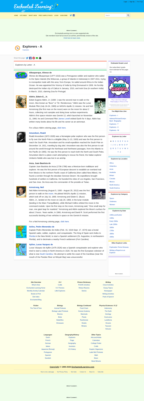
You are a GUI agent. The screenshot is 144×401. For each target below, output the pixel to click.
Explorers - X (114, 127)
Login (125, 1)
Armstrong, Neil (36, 187)
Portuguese (48, 352)
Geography (72, 343)
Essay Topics (108, 288)
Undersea (113, 201)
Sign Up (132, 1)
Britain (112, 175)
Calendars (96, 340)
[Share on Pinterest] (33, 58)
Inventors (72, 346)
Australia (113, 172)
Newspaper (108, 291)
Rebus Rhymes (84, 288)
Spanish (48, 355)
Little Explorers (60, 291)
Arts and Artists (96, 337)
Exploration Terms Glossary (119, 247)
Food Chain (84, 308)
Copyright (54, 367)
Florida (32, 236)
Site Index (23, 15)
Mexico (112, 182)
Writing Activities (108, 294)
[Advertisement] (72, 25)
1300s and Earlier (116, 215)
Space (112, 198)
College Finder (96, 343)
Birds (60, 317)
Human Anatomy (84, 311)
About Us (92, 372)
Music (96, 358)
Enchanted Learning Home (36, 288)
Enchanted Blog (35, 300)
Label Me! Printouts (96, 352)
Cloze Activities (108, 285)
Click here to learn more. (72, 38)
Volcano (108, 329)
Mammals (84, 314)
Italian (48, 346)
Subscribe (63, 15)
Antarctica (113, 166)
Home (16, 15)
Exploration (26, 50)
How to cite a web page (47, 372)
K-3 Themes (60, 288)
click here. (61, 128)
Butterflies (60, 320)
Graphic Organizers (96, 349)
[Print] (40, 58)
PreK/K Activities (84, 285)
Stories (84, 291)
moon (50, 194)
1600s (112, 227)
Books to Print (36, 294)
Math (96, 355)
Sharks (84, 323)
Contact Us (83, 372)
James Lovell (64, 119)
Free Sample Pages (46, 15)
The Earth (108, 311)
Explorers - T (114, 124)
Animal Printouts (60, 308)
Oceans (108, 323)
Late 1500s (113, 224)
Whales (84, 326)
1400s (112, 218)
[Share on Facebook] (30, 58)
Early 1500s (114, 221)
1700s (112, 230)
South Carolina (46, 254)
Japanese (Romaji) (48, 349)
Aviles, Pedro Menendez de (41, 227)
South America (115, 188)
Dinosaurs (60, 323)
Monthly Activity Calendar (36, 291)
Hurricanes (108, 317)
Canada (112, 178)
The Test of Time (36, 308)
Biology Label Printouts (60, 311)
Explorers (72, 337)
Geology (108, 314)
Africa (112, 163)
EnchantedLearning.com (83, 367)
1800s (112, 234)
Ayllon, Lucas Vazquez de (41, 244)
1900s (112, 237)
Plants (84, 317)
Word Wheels (96, 361)
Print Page (140, 1)
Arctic (111, 169)
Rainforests (84, 320)
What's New (33, 15)
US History (72, 349)
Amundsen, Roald (37, 133)
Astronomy (108, 308)
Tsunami (108, 326)
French (47, 340)
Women (112, 204)
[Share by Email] (37, 58)
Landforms (108, 320)
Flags (72, 340)
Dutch (48, 337)
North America (114, 185)
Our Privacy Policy (62, 372)
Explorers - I (114, 115)
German (48, 343)
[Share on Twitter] (27, 58)
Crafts (60, 285)
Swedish (48, 358)
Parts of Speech (108, 297)
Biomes (60, 314)
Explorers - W (114, 130)
